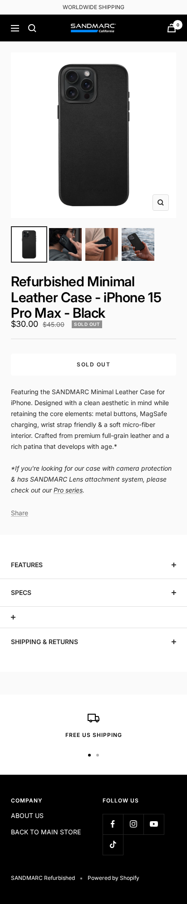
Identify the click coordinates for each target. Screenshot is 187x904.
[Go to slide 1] (29, 244)
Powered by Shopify (113, 877)
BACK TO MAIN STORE (46, 832)
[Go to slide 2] (65, 244)
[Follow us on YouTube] (153, 824)
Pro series (68, 490)
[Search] (32, 28)
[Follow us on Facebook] (113, 824)
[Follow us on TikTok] (113, 844)
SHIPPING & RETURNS (44, 641)
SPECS (21, 592)
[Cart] (171, 28)
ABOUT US (27, 815)
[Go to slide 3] (102, 244)
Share (19, 513)
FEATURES (27, 565)
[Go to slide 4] (138, 244)
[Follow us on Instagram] (133, 824)
